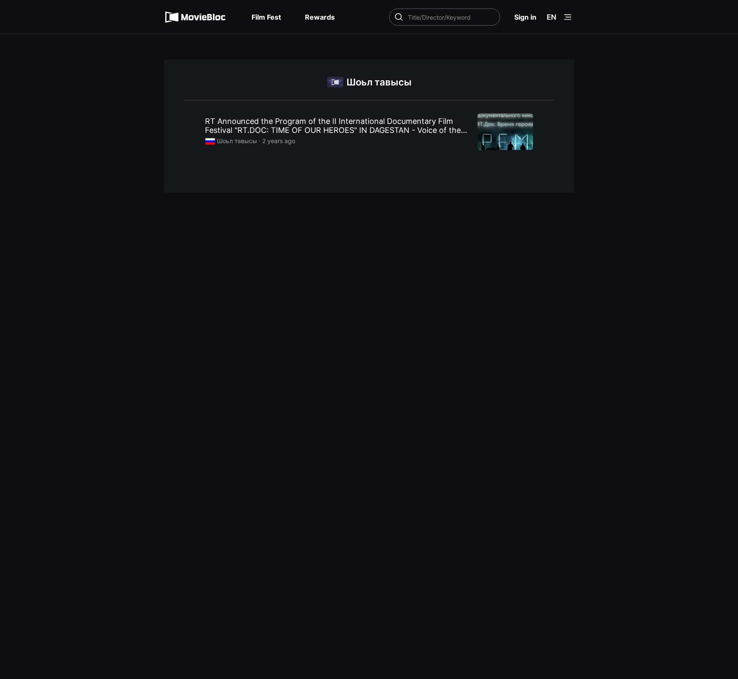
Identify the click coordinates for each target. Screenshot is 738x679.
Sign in (525, 17)
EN (551, 17)
